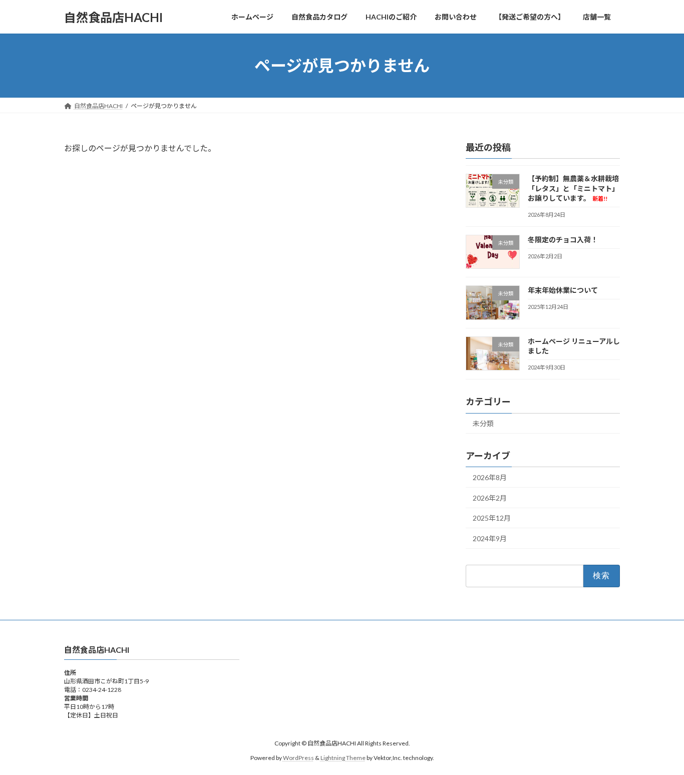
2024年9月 (490, 538)
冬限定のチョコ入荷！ (563, 239)
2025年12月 (492, 518)
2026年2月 (490, 498)
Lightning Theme (343, 757)
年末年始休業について (563, 290)
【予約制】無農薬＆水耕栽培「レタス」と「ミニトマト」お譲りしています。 (573, 188)
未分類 (483, 424)
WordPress (298, 757)
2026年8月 (490, 477)
